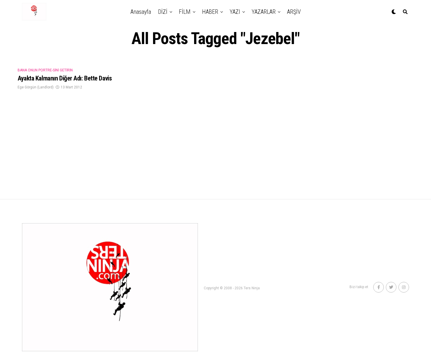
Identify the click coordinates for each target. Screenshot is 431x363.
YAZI (235, 11)
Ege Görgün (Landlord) (36, 87)
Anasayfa (140, 11)
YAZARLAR (264, 11)
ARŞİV (294, 11)
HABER (210, 11)
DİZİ (162, 11)
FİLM (185, 11)
